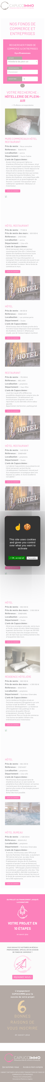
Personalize (32, 558)
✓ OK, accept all (17, 558)
